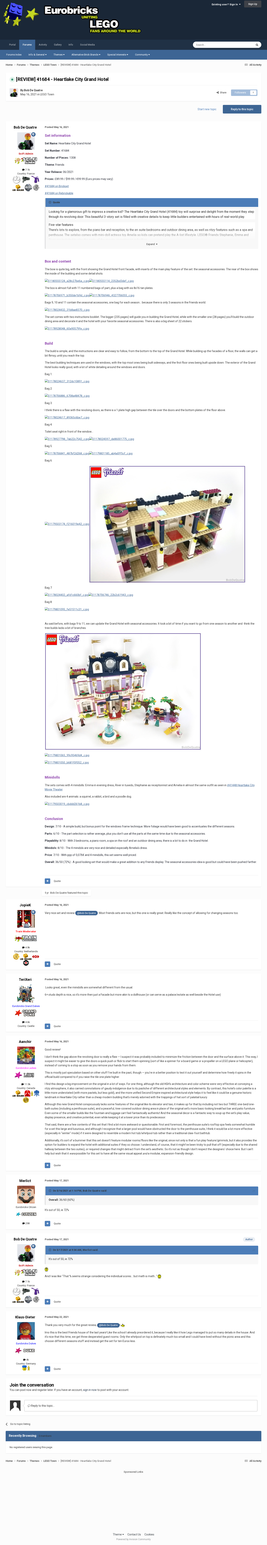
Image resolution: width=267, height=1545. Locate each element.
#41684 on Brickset (57, 186)
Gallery (58, 44)
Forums (27, 44)
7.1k (27, 169)
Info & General (37, 54)
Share (222, 92)
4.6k (27, 1022)
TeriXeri (25, 979)
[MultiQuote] (47, 881)
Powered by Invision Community (133, 1539)
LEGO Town (47, 94)
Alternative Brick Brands (85, 54)
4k (27, 1359)
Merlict (25, 1181)
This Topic (242, 44)
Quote (57, 881)
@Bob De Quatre (86, 913)
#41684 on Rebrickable (59, 193)
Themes (58, 54)
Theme (117, 1534)
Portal (12, 44)
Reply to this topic (242, 109)
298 (27, 1223)
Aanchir (25, 1042)
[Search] (257, 45)
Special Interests (117, 54)
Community (141, 54)
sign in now (90, 1389)
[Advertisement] (133, 1501)
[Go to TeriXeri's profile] (26, 993)
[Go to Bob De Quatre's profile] (14, 92)
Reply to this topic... (42, 1405)
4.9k (27, 947)
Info (71, 44)
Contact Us (134, 1534)
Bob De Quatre (33, 90)
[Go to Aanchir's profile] (26, 1055)
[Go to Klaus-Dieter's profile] (26, 1331)
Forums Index (14, 54)
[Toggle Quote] (50, 202)
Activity (43, 44)
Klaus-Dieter (25, 1317)
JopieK (25, 905)
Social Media (87, 44)
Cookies (149, 1534)
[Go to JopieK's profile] (26, 919)
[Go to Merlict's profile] (26, 1194)
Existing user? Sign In (225, 4)
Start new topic (207, 109)
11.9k (27, 1084)
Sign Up (252, 4)
